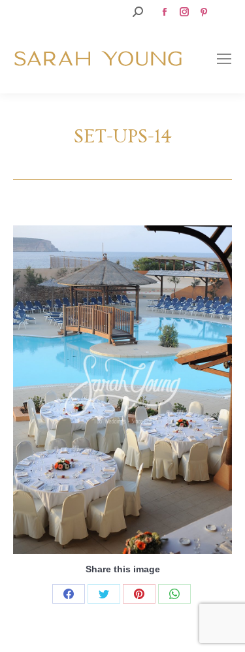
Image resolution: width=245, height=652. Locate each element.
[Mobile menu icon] (224, 59)
